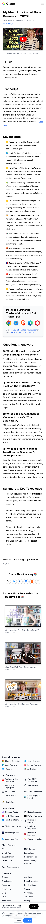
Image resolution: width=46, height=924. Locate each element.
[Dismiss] (42, 906)
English (6, 563)
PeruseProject (8, 23)
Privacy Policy (22, 916)
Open (34, 906)
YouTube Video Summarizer (25, 330)
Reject (18, 920)
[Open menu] (42, 3)
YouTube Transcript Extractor (21, 332)
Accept (28, 920)
